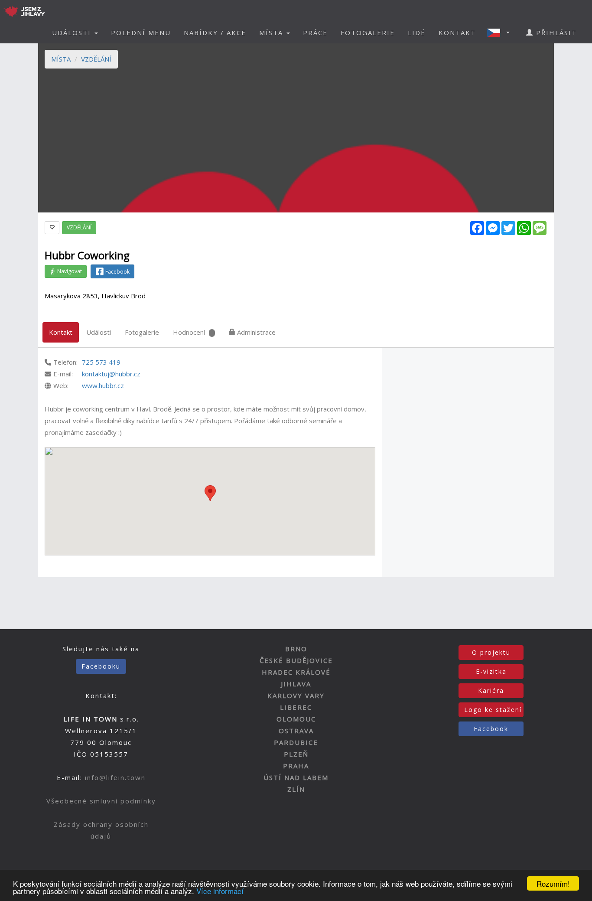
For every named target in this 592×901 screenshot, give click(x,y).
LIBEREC (296, 707)
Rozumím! (553, 883)
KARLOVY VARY (296, 695)
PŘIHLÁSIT (555, 32)
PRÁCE (315, 32)
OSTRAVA (296, 730)
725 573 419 (101, 362)
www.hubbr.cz (103, 385)
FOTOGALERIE (368, 32)
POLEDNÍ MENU (141, 32)
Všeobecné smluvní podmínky (101, 801)
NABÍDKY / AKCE (215, 32)
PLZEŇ (296, 754)
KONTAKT (457, 32)
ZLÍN (296, 789)
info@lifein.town (115, 777)
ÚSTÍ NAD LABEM (296, 777)
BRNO (296, 648)
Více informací (220, 890)
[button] (501, 32)
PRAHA (296, 765)
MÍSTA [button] (272, 32)
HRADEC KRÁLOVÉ (296, 672)
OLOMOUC (296, 719)
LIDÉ (417, 32)
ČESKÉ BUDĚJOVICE (296, 660)
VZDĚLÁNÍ (96, 59)
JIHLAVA (296, 683)
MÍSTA (61, 59)
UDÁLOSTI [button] (73, 32)
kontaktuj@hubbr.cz (111, 373)
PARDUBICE (296, 742)
